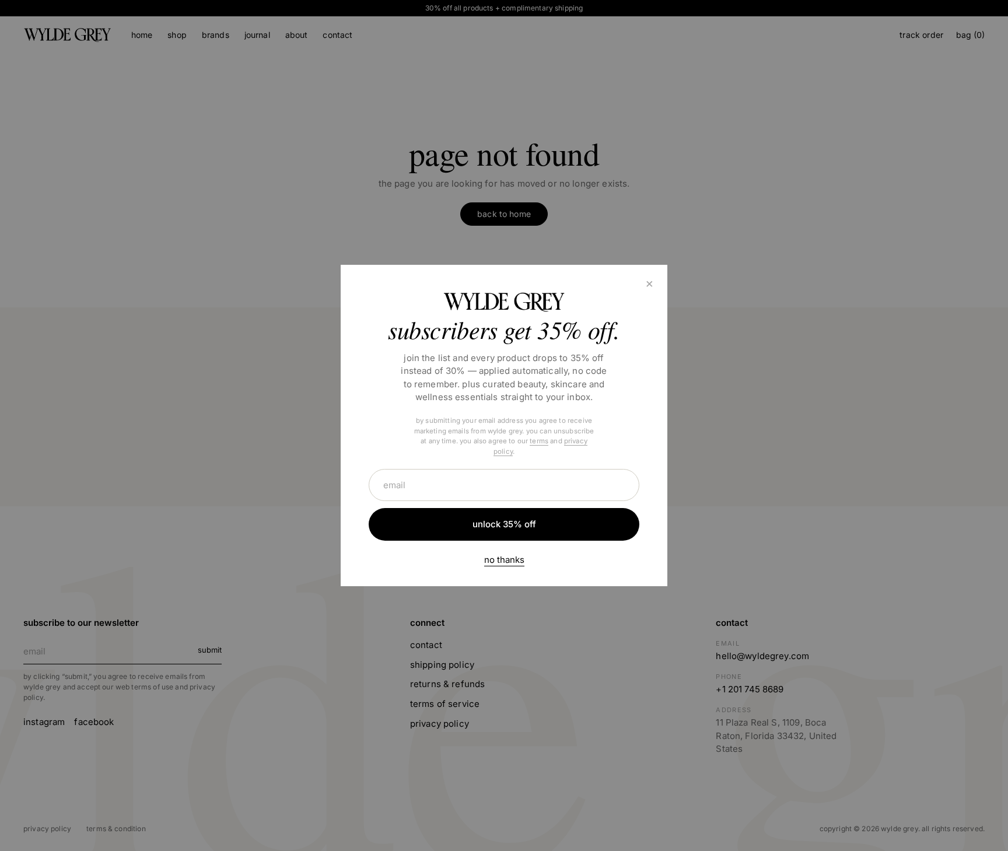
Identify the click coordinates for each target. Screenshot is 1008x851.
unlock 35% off (504, 524)
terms (539, 441)
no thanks (504, 559)
